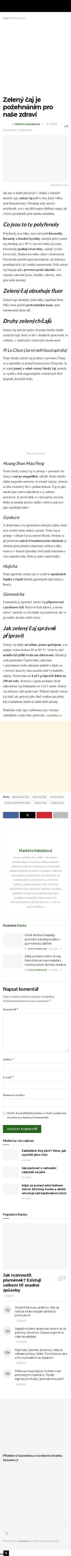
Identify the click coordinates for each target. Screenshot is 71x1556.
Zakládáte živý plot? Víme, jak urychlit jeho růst (44, 1153)
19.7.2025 (26, 1198)
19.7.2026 (53, 949)
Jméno (8, 1059)
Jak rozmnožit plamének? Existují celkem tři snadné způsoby (22, 1283)
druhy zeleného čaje (17, 802)
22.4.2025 (26, 1177)
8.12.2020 (26, 1160)
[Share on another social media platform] (60, 815)
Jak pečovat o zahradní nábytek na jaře (39, 1170)
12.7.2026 (53, 970)
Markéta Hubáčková (27, 123)
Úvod (6, 18)
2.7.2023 (51, 123)
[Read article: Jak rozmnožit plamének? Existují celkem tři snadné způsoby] (35, 1246)
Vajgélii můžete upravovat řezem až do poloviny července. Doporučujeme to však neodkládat (40, 1332)
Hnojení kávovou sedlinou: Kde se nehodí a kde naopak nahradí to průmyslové (37, 1311)
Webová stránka (14, 1095)
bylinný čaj (39, 796)
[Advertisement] (35, 58)
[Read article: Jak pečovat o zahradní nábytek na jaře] (11, 1172)
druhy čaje (57, 796)
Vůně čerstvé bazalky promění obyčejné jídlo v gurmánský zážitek (42, 939)
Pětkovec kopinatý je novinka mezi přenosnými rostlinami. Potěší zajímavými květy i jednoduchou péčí (39, 1375)
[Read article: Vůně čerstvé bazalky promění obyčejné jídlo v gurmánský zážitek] (13, 940)
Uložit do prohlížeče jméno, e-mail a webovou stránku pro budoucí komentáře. (36, 1115)
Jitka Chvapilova (37, 949)
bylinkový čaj (21, 796)
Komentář (11, 1009)
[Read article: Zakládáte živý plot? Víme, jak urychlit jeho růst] (11, 1154)
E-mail (8, 1077)
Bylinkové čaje (17, 18)
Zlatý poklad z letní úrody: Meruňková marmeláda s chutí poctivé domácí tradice (45, 960)
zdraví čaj (41, 802)
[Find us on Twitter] (6, 1533)
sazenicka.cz (54, 715)
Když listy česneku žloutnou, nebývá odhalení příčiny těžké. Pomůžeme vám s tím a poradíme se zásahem (41, 1354)
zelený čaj (57, 802)
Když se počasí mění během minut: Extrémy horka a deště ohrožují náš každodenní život (44, 1189)
